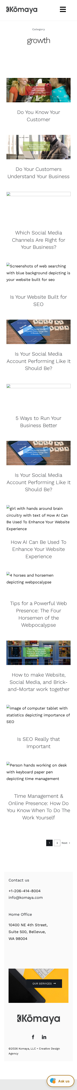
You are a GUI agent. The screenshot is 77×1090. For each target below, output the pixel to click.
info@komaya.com (26, 897)
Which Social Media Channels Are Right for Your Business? (38, 240)
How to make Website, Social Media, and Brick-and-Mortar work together (39, 682)
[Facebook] (33, 1037)
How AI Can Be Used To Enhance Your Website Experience (38, 549)
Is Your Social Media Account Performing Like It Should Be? (39, 361)
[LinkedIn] (44, 1037)
